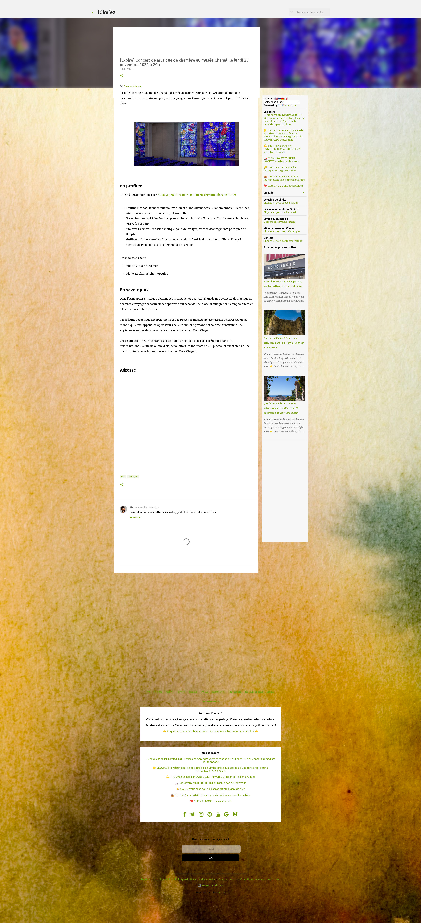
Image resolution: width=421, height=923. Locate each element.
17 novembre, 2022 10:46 (147, 507)
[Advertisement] (186, 601)
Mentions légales (228, 879)
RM (132, 507)
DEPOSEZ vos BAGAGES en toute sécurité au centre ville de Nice (284, 178)
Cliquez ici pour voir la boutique (282, 231)
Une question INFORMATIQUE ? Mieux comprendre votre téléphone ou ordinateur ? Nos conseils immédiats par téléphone (284, 119)
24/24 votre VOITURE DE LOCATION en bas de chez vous (281, 160)
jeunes (270, 692)
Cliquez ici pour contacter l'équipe (283, 240)
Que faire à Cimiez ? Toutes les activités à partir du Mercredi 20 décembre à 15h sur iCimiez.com (281, 408)
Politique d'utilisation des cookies (195, 879)
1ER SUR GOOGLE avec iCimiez (285, 185)
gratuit (181, 692)
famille (204, 692)
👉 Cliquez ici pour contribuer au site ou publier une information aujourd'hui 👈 (210, 731)
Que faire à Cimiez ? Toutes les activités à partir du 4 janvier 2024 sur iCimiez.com (284, 343)
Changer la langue (132, 86)
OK (210, 857)
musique (133, 477)
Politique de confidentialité (157, 879)
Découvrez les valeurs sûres (279, 221)
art (123, 477)
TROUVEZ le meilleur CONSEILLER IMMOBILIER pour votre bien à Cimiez (282, 149)
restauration (218, 692)
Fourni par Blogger (212, 885)
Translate (290, 105)
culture (158, 692)
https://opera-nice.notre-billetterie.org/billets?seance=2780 (197, 194)
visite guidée (235, 692)
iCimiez (106, 12)
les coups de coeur (254, 692)
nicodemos (220, 892)
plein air (170, 692)
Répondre (136, 517)
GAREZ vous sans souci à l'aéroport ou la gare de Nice (280, 169)
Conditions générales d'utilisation (260, 879)
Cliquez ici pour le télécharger (281, 202)
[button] (122, 75)
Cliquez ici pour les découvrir (280, 212)
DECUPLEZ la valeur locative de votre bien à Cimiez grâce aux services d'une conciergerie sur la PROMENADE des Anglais (283, 135)
